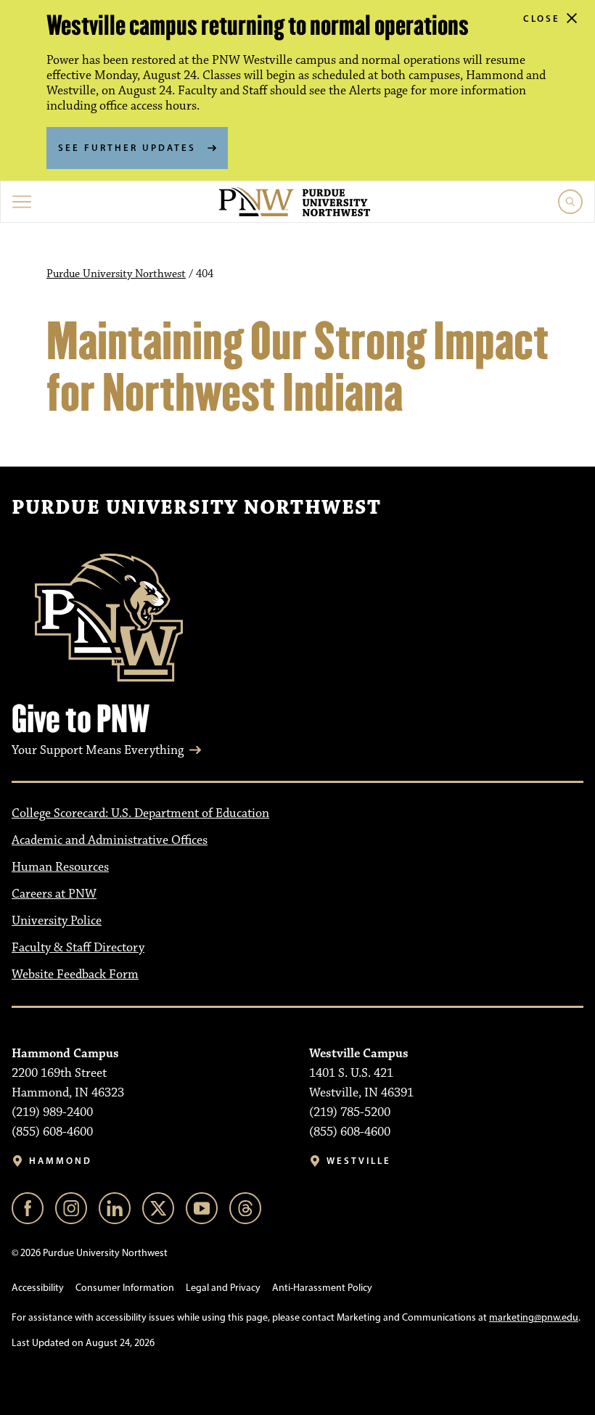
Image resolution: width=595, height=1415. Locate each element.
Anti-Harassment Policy (322, 1287)
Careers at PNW (54, 894)
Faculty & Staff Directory (78, 948)
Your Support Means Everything (98, 750)
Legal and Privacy (223, 1287)
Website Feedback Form (75, 975)
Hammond (60, 1160)
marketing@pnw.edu (533, 1317)
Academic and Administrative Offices (110, 840)
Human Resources (60, 867)
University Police (57, 921)
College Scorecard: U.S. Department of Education (140, 813)
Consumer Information (124, 1287)
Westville (359, 1160)
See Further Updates (127, 147)
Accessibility (38, 1287)
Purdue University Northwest (116, 274)
